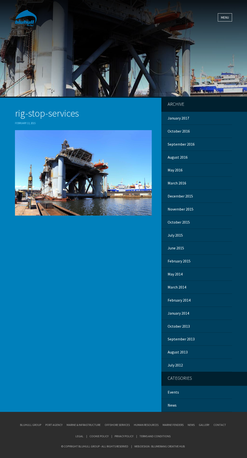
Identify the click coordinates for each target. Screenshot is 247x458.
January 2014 (178, 313)
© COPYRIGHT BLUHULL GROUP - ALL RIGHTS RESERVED (94, 446)
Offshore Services (117, 425)
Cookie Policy (99, 436)
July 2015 (175, 235)
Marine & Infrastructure (84, 425)
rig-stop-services (47, 113)
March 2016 (177, 183)
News (172, 405)
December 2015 (180, 196)
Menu (225, 17)
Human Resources (146, 425)
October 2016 (179, 131)
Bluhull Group (30, 425)
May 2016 (175, 170)
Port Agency (53, 425)
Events (173, 392)
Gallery (204, 425)
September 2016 (181, 144)
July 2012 (175, 365)
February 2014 (179, 300)
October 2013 (179, 326)
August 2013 (178, 352)
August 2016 (178, 157)
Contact (219, 425)
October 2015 (179, 222)
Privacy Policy (124, 436)
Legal (79, 436)
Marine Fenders (173, 425)
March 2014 (177, 287)
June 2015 (176, 248)
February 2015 (179, 261)
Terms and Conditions (155, 436)
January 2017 (178, 118)
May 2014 (175, 274)
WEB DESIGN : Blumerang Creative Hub (159, 446)
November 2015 (180, 209)
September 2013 (181, 339)
